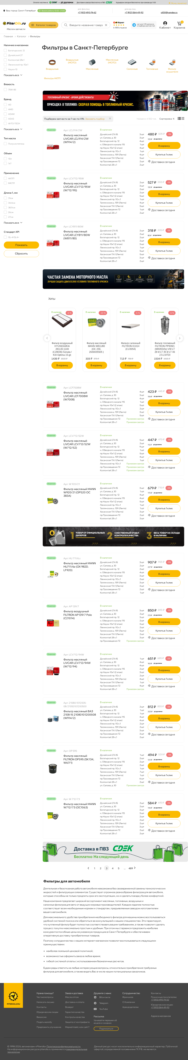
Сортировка (165, 118)
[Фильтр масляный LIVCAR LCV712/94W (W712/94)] (53, 670)
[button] (47, 338)
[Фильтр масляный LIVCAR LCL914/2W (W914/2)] (53, 146)
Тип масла (10, 138)
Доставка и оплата (74, 1002)
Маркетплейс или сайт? (77, 1027)
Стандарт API (11, 231)
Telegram (103, 1003)
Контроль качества (75, 1017)
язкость (9, 84)
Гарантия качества (74, 1012)
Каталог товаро (46, 25)
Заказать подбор (95, 119)
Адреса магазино (161, 1016)
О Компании (128, 1002)
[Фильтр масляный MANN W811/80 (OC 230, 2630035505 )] (96, 320)
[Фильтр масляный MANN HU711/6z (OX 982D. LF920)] (53, 574)
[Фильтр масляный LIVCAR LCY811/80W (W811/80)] (53, 242)
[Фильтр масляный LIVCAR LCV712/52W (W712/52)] (53, 452)
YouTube (103, 1009)
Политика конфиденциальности (63, 1046)
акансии (42, 1017)
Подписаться (106, 1028)
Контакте (104, 997)
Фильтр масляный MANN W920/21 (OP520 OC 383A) (79, 492)
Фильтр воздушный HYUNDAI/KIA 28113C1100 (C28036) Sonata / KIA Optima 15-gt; (62, 349)
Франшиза (127, 997)
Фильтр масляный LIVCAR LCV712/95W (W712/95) (76, 187)
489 (131, 868)
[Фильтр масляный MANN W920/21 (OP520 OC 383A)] (53, 500)
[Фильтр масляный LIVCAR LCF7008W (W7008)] (53, 404)
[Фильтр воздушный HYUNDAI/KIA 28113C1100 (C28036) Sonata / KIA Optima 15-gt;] (62, 319)
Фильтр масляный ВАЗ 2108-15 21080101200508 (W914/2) (79, 715)
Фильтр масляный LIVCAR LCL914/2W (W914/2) (76, 138)
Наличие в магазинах (16, 45)
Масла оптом (72, 997)
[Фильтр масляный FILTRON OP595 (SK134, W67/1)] (53, 767)
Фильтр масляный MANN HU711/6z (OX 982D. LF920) (79, 567)
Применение (11, 173)
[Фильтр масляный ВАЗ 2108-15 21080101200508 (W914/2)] (53, 719)
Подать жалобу (44, 1022)
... (125, 868)
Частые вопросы (45, 997)
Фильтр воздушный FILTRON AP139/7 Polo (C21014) (77, 615)
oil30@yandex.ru (169, 12)
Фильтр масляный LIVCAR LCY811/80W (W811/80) (76, 235)
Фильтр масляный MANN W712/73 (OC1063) (79, 805)
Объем (8, 153)
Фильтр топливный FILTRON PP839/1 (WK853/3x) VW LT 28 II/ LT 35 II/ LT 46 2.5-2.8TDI (165, 349)
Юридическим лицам (47, 1012)
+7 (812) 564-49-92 (134, 12)
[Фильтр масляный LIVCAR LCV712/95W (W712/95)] (53, 194)
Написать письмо (45, 1002)
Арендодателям (130, 1007)
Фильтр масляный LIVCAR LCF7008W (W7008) (75, 396)
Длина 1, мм (11, 192)
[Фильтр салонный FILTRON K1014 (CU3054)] (130, 324)
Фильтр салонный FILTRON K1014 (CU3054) (130, 346)
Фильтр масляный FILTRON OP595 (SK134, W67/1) (78, 759)
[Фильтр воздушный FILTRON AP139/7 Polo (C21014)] (53, 622)
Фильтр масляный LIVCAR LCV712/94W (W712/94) (77, 663)
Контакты (41, 1007)
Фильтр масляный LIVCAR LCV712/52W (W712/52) (76, 444)
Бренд (7, 99)
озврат (69, 1007)
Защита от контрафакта (77, 1022)
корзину (164, 145)
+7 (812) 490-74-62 (87, 12)
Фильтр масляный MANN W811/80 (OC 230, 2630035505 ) (96, 347)
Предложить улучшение (49, 1027)
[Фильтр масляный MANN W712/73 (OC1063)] (53, 815)
